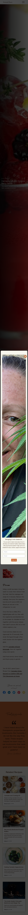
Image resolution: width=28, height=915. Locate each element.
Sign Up (14, 560)
